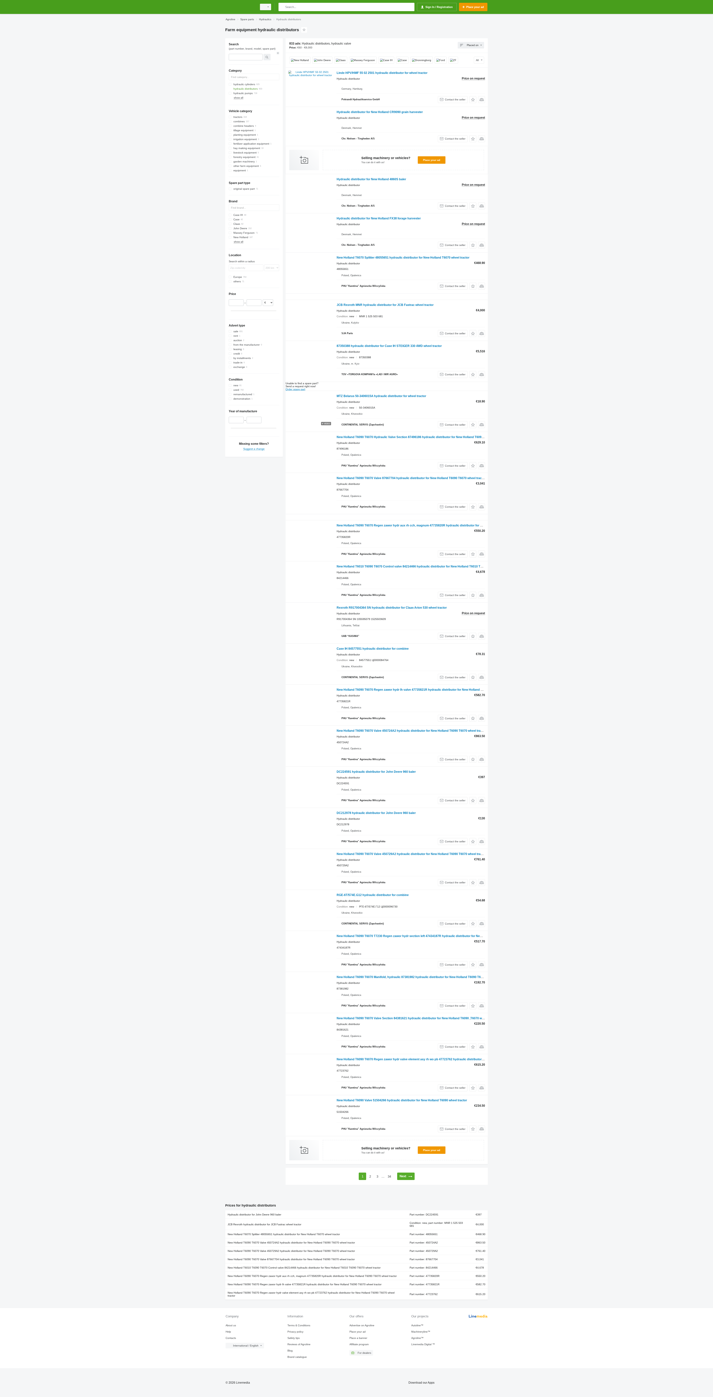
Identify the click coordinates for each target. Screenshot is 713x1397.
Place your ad (431, 160)
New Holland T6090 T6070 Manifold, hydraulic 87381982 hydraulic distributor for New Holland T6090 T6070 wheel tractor (421, 977)
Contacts (231, 1337)
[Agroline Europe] (240, 7)
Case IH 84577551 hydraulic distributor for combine (373, 648)
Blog (290, 1350)
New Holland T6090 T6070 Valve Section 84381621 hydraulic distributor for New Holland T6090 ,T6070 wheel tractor (417, 1018)
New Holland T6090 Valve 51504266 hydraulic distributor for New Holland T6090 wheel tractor (402, 1100)
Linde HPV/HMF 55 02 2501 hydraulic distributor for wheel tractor (382, 72)
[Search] (282, 7)
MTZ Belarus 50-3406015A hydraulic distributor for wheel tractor (381, 396)
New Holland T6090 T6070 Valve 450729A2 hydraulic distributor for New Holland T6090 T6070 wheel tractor (411, 854)
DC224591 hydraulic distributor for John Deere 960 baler (376, 771)
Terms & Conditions (298, 1325)
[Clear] (278, 53)
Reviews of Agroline (298, 1344)
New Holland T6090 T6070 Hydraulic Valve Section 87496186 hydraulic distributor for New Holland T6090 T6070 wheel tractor (424, 437)
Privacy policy (295, 1331)
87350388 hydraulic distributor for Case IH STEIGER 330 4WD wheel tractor (389, 345)
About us (231, 1325)
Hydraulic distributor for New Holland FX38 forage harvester (379, 218)
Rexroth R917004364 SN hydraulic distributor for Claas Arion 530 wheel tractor (392, 607)
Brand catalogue (297, 1356)
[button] (472, 99)
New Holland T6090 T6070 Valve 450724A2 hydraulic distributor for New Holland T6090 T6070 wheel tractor (411, 730)
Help (228, 1331)
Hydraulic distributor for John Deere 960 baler (254, 1214)
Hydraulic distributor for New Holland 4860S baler (371, 179)
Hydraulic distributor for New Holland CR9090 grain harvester (380, 112)
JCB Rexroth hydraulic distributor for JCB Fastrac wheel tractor (264, 1224)
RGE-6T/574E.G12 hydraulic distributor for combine (373, 895)
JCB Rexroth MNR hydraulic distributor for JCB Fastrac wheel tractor (385, 304)
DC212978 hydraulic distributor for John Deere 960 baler (376, 813)
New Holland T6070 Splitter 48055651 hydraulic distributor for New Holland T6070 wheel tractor (403, 257)
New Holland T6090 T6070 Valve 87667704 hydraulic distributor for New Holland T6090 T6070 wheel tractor (411, 478)
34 (389, 1176)
